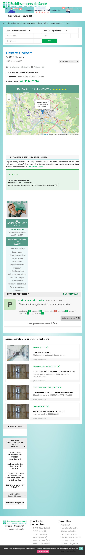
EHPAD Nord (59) (40, 531)
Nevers (52, 23)
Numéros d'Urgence (15, 502)
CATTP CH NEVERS (42, 352)
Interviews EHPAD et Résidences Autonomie (71, 536)
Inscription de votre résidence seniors (69, 529)
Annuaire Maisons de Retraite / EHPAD (19, 23)
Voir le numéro (29, 81)
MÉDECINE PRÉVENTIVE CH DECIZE (49, 411)
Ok (81, 549)
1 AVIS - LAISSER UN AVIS (36, 89)
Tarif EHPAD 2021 (67, 540)
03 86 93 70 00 (35, 166)
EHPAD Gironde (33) (41, 528)
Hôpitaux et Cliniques (19, 67)
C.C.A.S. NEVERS (17, 230)
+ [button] (9, 96)
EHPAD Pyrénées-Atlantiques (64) (40, 536)
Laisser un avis (72, 294)
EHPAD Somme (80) (41, 540)
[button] (9, 114)
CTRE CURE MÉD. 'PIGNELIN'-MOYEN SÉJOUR (54, 371)
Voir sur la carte (40, 359)
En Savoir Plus (43, 552)
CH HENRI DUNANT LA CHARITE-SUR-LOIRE (53, 392)
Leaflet (45, 134)
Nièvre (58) (41, 23)
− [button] (9, 99)
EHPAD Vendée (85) (41, 543)
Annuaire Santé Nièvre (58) (20, 16)
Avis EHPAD (65, 525)
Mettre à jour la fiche (69, 61)
